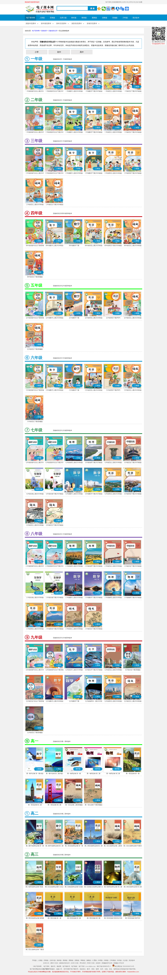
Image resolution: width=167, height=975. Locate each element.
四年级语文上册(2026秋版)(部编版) (133, 246)
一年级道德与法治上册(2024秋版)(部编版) (35, 91)
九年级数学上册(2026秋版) (54, 701)
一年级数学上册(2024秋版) (74, 91)
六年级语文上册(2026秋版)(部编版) (133, 390)
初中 (59, 52)
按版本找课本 (31, 23)
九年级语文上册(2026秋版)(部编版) (133, 701)
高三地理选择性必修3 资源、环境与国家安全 (35, 887)
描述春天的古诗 (64, 963)
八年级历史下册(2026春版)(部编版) (133, 566)
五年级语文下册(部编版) (35, 349)
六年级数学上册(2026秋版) (54, 390)
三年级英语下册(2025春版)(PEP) (133, 173)
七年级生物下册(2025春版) (54, 494)
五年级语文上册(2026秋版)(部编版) (133, 318)
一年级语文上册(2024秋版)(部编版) (113, 91)
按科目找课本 (61, 23)
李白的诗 (83, 963)
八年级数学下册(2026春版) (93, 597)
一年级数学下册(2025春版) (93, 91)
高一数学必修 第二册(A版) (54, 773)
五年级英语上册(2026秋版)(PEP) (93, 318)
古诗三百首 (74, 963)
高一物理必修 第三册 (113, 773)
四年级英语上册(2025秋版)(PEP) (93, 246)
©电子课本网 (37, 966)
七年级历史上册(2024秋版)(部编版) (113, 463)
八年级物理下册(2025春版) (133, 597)
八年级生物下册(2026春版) (54, 597)
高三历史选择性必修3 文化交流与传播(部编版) (54, 887)
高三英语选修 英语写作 (132, 918)
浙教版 (104, 18)
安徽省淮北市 (53, 31)
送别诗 (98, 963)
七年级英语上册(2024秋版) (113, 494)
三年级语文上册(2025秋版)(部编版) (35, 205)
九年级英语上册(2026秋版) (113, 701)
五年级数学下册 (74, 318)
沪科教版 (113, 960)
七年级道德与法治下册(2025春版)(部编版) (54, 463)
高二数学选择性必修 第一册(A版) (35, 846)
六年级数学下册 (74, 390)
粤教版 (83, 960)
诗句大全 (132, 2)
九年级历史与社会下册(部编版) (35, 701)
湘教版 (88, 960)
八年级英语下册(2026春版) (54, 629)
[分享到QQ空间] (99, 9)
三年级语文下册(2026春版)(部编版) (54, 205)
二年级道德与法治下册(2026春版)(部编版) (54, 132)
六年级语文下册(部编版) (35, 421)
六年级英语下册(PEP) (113, 390)
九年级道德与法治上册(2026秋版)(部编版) (35, 670)
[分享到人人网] (118, 9)
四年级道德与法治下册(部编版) (35, 246)
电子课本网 (30, 18)
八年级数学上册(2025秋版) (74, 597)
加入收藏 (139, 2)
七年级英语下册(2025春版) (133, 494)
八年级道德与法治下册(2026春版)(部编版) (54, 566)
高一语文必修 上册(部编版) (74, 805)
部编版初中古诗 (107, 963)
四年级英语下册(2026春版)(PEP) (113, 246)
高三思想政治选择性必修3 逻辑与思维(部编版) (93, 887)
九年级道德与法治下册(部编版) (54, 670)
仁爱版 (94, 960)
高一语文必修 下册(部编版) (93, 805)
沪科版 (125, 18)
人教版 (42, 18)
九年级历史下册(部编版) (133, 670)
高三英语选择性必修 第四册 (35, 918)
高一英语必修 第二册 (35, 805)
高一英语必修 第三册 (54, 805)
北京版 (125, 960)
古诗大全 (125, 2)
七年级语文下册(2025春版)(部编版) (54, 525)
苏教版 (52, 18)
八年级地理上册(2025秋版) (74, 566)
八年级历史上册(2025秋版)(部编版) (113, 566)
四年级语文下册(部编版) (35, 277)
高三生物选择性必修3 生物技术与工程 (74, 887)
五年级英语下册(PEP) (113, 318)
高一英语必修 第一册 (132, 773)
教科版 (73, 18)
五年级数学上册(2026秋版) (54, 318)
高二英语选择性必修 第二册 (94, 846)
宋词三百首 (91, 963)
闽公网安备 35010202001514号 (124, 966)
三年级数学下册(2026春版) (93, 173)
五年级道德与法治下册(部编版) (35, 318)
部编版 (114, 18)
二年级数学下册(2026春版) (93, 132)
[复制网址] (122, 9)
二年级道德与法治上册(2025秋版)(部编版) (35, 132)
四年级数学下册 (74, 245)
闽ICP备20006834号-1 (104, 966)
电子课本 (108, 2)
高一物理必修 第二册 (93, 773)
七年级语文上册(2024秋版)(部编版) (35, 525)
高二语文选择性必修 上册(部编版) (113, 846)
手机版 (34, 960)
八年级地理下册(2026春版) (93, 566)
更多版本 (136, 18)
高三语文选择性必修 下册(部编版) (35, 950)
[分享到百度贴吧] (108, 9)
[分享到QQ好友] (113, 9)
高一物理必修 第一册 (74, 773)
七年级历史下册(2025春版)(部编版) (133, 463)
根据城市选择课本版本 (32, 2)
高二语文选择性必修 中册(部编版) (132, 846)
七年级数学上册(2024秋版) (74, 494)
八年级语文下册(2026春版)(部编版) (93, 629)
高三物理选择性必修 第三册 (113, 887)
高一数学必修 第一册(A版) (34, 773)
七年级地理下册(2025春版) (93, 462)
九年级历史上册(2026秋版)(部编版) (113, 670)
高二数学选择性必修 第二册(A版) (54, 846)
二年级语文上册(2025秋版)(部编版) (113, 132)
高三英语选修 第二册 (74, 918)
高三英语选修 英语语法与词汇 (113, 918)
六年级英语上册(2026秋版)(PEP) (93, 390)
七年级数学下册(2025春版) (93, 494)
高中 (82, 52)
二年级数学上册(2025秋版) (74, 132)
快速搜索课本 (116, 2)
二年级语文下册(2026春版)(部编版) (133, 132)
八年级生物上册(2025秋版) (35, 597)
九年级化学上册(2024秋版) (74, 670)
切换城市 (44, 31)
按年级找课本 (46, 23)
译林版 (106, 960)
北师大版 (63, 18)
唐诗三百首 (54, 963)
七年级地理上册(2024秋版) (74, 462)
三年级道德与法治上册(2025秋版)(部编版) (35, 173)
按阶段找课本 (77, 23)
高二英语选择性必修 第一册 (74, 846)
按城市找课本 (92, 23)
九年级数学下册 (74, 701)
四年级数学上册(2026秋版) (54, 245)
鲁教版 (84, 18)
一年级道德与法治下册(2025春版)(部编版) (54, 91)
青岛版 (119, 960)
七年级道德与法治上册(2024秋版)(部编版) (35, 463)
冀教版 (94, 18)
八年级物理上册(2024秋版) (113, 597)
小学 (37, 52)
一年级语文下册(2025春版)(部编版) (133, 91)
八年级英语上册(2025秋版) (35, 629)
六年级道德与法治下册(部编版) (35, 390)
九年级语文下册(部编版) (35, 732)
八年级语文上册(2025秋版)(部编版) (74, 629)
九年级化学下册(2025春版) (93, 670)
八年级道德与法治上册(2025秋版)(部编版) (35, 566)
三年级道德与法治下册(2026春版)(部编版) (54, 173)
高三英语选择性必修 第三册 (133, 887)
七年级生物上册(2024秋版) (35, 494)
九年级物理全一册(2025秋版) (93, 701)
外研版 (100, 960)
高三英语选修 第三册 (93, 918)
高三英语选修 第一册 (54, 918)
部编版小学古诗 (119, 963)
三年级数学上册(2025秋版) (74, 173)
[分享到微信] (104, 9)
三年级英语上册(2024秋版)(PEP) (113, 173)
